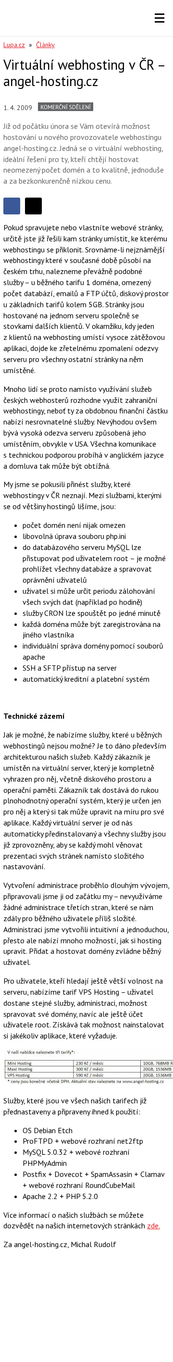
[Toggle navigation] (159, 18)
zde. (153, 1225)
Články (45, 44)
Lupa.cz (14, 44)
